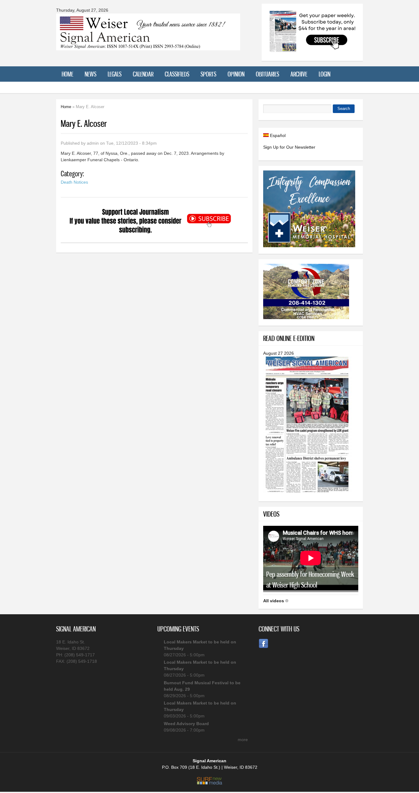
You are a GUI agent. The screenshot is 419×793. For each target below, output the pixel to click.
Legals (114, 74)
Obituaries (267, 74)
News (90, 74)
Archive (298, 74)
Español (277, 135)
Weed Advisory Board (186, 723)
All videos (273, 600)
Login (324, 74)
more (243, 739)
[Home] (148, 47)
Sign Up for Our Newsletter (289, 147)
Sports (208, 74)
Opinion (236, 74)
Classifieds (177, 74)
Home (67, 74)
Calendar (143, 74)
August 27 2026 (278, 353)
